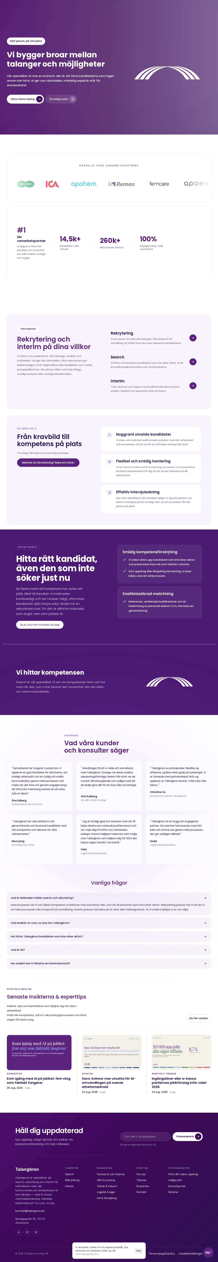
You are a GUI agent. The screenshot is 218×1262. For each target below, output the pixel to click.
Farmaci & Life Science (111, 1174)
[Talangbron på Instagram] (27, 1232)
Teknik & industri (107, 1186)
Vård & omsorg (106, 1180)
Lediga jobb (175, 1180)
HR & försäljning (107, 1198)
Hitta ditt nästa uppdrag (183, 1174)
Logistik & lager (106, 1192)
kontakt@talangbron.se (29, 1210)
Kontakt (141, 1192)
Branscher (142, 1186)
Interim (69, 1186)
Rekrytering (72, 1180)
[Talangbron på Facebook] (18, 1232)
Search (69, 1174)
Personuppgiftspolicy (162, 1253)
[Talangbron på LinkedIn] (36, 1232)
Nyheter (173, 1192)
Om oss (141, 1174)
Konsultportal (176, 1186)
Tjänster (141, 1180)
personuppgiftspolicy (86, 1254)
